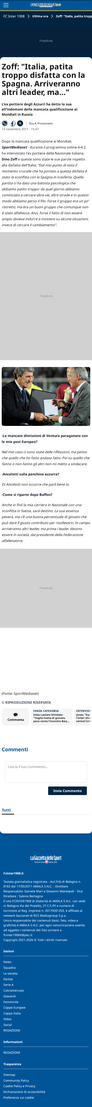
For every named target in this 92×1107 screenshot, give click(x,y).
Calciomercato (13, 990)
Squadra (9, 968)
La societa (10, 973)
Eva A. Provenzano (41, 123)
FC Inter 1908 (14, 16)
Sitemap (9, 1075)
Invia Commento (67, 790)
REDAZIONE (11, 1030)
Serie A (8, 985)
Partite (8, 979)
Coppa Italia (12, 1013)
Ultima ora (40, 16)
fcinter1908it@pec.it (17, 935)
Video (7, 1019)
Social (7, 1025)
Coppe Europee (14, 1007)
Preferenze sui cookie (18, 1097)
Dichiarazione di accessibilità (24, 1092)
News (7, 962)
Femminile (10, 1002)
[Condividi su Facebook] (12, 123)
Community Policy (16, 1080)
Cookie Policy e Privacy (19, 1086)
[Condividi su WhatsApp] (5, 123)
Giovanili (9, 996)
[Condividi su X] (20, 123)
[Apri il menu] (6, 5)
